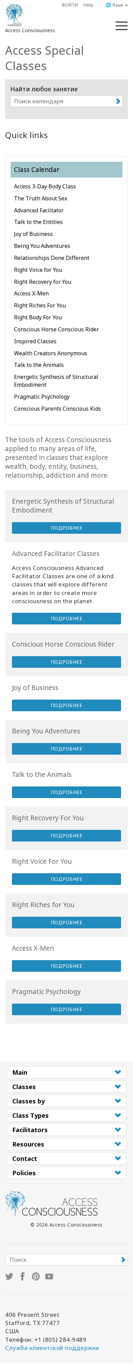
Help (88, 5)
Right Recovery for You (42, 282)
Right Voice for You (38, 270)
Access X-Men (31, 293)
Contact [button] (24, 1158)
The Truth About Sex (40, 198)
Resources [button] (28, 1144)
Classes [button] (24, 1087)
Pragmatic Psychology (42, 396)
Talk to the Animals (39, 365)
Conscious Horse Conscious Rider (56, 329)
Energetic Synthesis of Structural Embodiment (56, 380)
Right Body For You (38, 317)
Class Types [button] (30, 1115)
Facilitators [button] (30, 1130)
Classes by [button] (28, 1101)
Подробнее (67, 528)
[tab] (66, 1072)
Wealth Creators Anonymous (50, 353)
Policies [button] (24, 1173)
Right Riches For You (40, 305)
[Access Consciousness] (14, 15)
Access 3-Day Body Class (45, 186)
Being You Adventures (42, 246)
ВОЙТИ (70, 5)
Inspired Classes (35, 341)
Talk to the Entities (38, 222)
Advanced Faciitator (39, 210)
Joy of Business (33, 234)
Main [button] (19, 1072)
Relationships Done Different (51, 258)
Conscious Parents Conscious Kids (57, 408)
